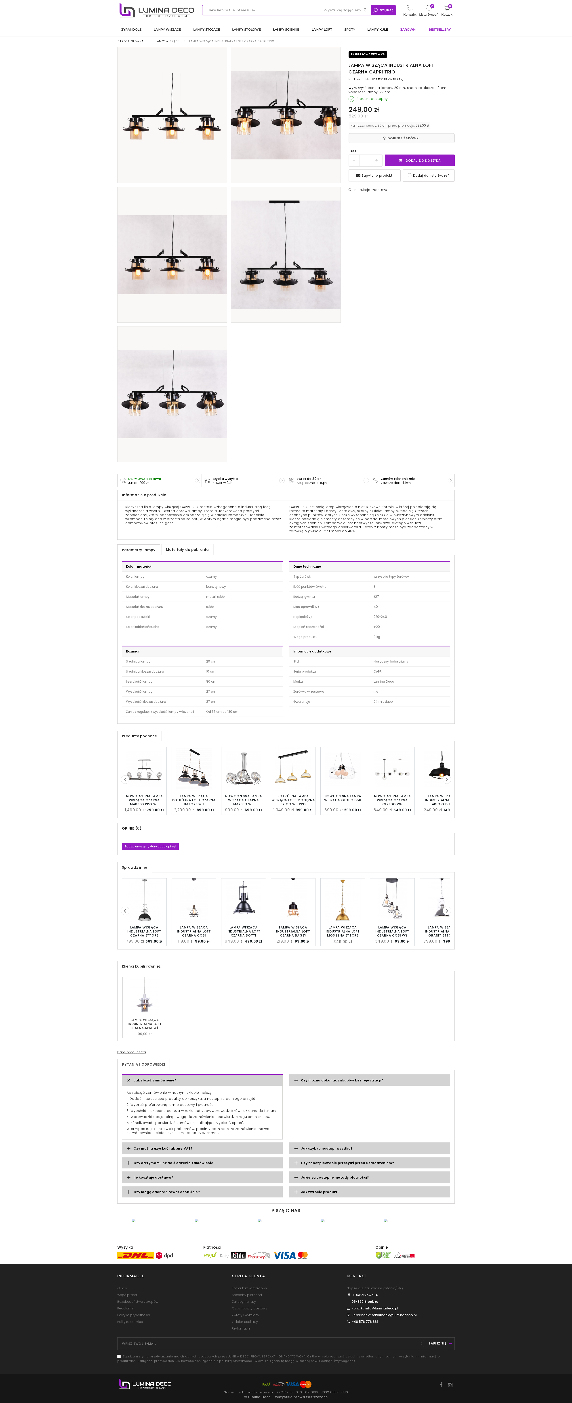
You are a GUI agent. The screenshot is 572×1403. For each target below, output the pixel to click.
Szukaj (386, 10)
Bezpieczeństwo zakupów (137, 1301)
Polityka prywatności (133, 1315)
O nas (122, 1288)
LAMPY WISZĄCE (167, 41)
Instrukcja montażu (370, 190)
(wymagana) (278, 1358)
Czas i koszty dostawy (249, 1308)
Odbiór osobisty (245, 1321)
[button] (202, 1080)
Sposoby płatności (247, 1295)
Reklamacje (241, 1328)
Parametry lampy (139, 550)
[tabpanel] (159, 1220)
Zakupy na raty (244, 1301)
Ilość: (353, 151)
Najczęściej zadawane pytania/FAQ (375, 1288)
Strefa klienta (248, 1276)
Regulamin (125, 1308)
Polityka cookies (130, 1321)
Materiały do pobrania (187, 549)
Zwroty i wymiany (245, 1315)
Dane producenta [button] (131, 1052)
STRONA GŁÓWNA (131, 41)
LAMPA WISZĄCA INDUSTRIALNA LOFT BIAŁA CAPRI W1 (145, 1024)
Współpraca (127, 1295)
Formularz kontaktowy (249, 1288)
